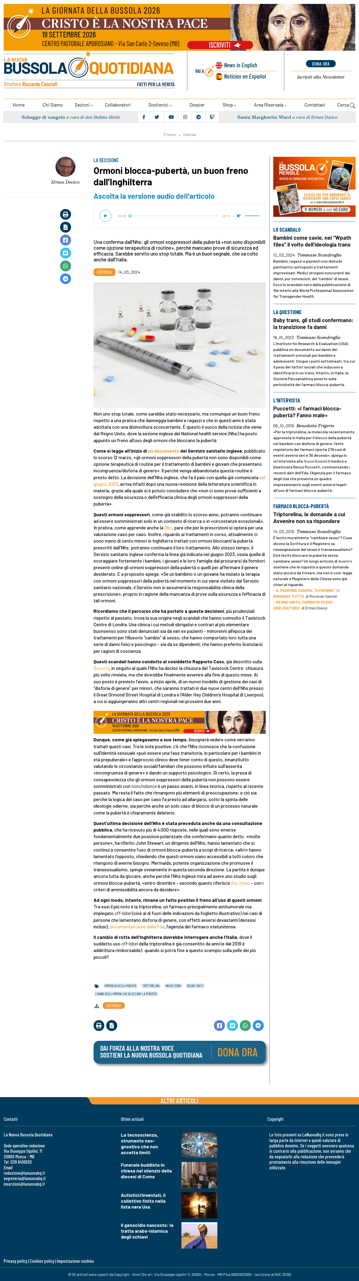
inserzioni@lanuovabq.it (24, 1184)
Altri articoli (180, 1100)
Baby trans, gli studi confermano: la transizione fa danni (313, 323)
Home (19, 105)
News (240, 65)
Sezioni (82, 105)
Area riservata (268, 105)
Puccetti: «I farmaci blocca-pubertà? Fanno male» (307, 411)
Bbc (168, 527)
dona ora (321, 64)
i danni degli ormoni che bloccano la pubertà (126, 994)
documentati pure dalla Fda (137, 926)
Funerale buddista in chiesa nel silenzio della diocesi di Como (146, 1170)
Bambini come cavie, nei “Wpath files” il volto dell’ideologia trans (312, 241)
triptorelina (150, 985)
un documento (163, 451)
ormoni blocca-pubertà (120, 985)
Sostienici (158, 105)
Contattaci (314, 105)
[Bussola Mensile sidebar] (314, 187)
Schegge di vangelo (43, 116)
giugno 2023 (106, 484)
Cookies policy (42, 1261)
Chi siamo (52, 105)
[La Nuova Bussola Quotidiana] (90, 71)
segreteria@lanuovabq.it (25, 1178)
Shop (228, 105)
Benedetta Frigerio (315, 426)
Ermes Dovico (65, 182)
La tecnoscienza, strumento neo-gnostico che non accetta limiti (139, 1143)
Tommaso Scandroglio (319, 255)
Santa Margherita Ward (264, 116)
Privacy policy (15, 1261)
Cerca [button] (343, 105)
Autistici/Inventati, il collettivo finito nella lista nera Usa (143, 1201)
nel (262, 477)
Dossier (197, 105)
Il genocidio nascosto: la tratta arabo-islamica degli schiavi (147, 1231)
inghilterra (173, 985)
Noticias (245, 76)
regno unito (195, 985)
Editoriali (189, 135)
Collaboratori (118, 105)
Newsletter (321, 77)
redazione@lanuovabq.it (24, 1173)
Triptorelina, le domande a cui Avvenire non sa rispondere (309, 517)
